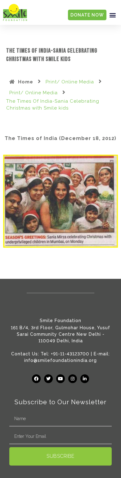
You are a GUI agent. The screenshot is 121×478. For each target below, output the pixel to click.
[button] (112, 15)
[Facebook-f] (36, 378)
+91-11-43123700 (70, 353)
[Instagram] (72, 378)
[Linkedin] (84, 378)
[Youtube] (60, 378)
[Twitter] (48, 378)
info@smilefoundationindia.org (60, 360)
